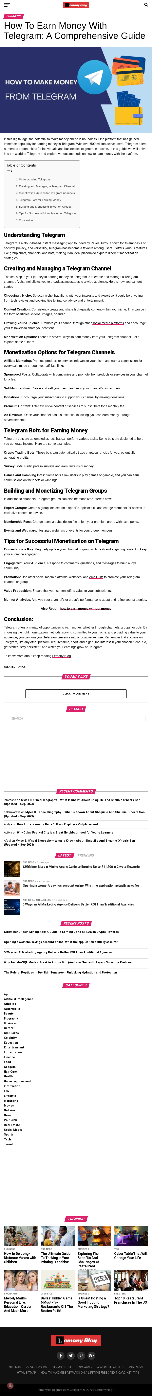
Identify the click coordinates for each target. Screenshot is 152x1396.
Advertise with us (110, 1367)
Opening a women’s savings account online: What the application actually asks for (61, 942)
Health (8, 1076)
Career (8, 1028)
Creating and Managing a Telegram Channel (47, 186)
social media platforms (108, 323)
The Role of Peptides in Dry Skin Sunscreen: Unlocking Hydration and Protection (60, 972)
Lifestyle (10, 1096)
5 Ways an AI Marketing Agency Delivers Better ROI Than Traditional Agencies (58, 952)
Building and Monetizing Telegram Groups (45, 206)
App (7, 994)
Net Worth (11, 1110)
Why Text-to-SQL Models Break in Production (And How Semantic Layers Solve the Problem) (68, 962)
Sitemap (15, 1367)
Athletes (10, 1004)
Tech (7, 1139)
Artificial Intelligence (18, 999)
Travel (8, 1144)
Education (11, 1042)
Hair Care (10, 1071)
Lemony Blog (61, 656)
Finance (9, 1057)
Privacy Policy (37, 1367)
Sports (8, 1134)
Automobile (12, 1009)
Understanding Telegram (34, 179)
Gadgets (10, 1067)
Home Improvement (17, 1081)
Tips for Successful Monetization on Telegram (47, 213)
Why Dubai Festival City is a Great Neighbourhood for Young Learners (65, 832)
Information (12, 1086)
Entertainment (14, 1047)
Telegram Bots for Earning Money (40, 199)
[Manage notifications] (10, 1386)
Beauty (8, 1013)
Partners (136, 1367)
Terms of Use (62, 1367)
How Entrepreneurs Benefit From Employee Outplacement (57, 824)
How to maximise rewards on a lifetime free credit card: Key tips (90, 1372)
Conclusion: (26, 220)
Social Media (13, 1130)
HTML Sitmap (26, 1372)
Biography (11, 1018)
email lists (96, 577)
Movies (9, 1105)
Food (7, 1062)
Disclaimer (84, 1367)
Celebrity (10, 1038)
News (7, 1115)
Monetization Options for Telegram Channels (47, 193)
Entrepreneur (13, 1052)
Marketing (11, 1101)
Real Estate (12, 1125)
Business (10, 1023)
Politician (10, 1120)
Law (6, 1091)
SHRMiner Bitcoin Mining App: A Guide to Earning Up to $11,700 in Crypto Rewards (61, 932)
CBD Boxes (11, 1033)
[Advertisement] (76, 755)
